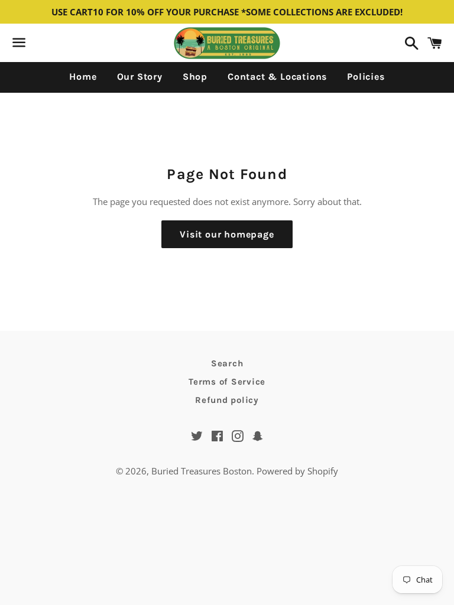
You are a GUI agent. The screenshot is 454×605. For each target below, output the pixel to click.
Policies (365, 76)
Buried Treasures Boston (201, 471)
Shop (195, 76)
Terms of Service (227, 381)
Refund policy (227, 400)
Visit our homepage (227, 234)
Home (82, 76)
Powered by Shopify (297, 471)
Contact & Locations (277, 76)
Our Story (140, 76)
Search (227, 363)
